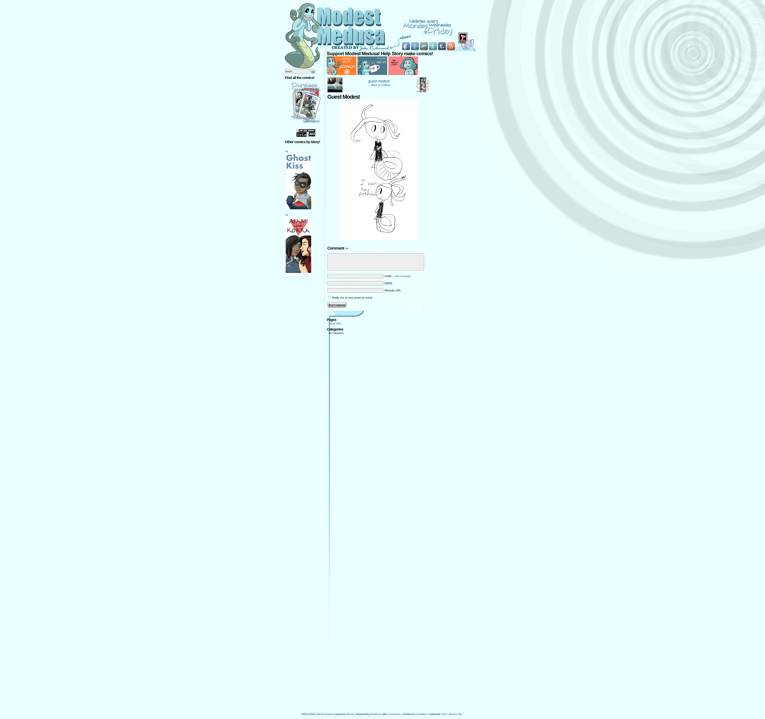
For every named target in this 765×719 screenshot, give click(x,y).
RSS (444, 714)
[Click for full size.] (379, 238)
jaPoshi (350, 714)
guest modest (379, 81)
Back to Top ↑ (456, 714)
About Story (335, 323)
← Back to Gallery (379, 85)
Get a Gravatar (403, 276)
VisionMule (421, 714)
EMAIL (388, 283)
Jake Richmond (324, 714)
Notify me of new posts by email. (352, 297)
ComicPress (393, 714)
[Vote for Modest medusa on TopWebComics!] (306, 136)
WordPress (376, 714)
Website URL (392, 290)
